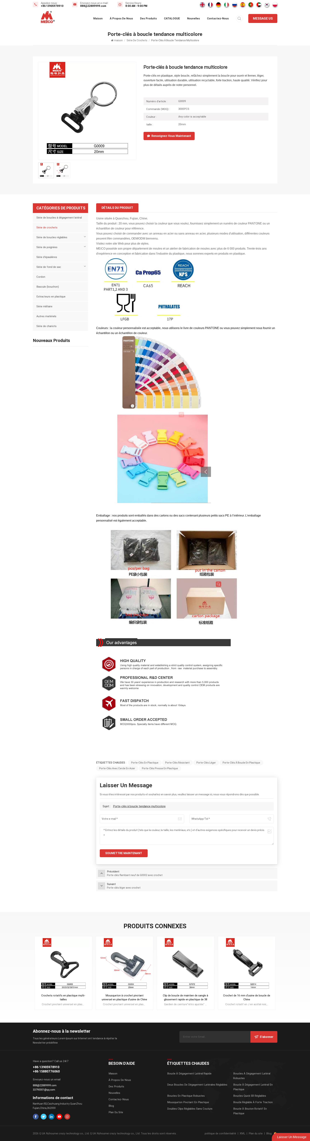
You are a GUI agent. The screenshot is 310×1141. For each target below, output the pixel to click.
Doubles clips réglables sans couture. (190, 1108)
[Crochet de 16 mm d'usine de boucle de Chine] (247, 965)
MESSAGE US (263, 18)
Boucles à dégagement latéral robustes (251, 1076)
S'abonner (266, 1037)
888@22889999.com (93, 6)
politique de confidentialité (220, 1133)
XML (242, 1133)
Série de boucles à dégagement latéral (59, 217)
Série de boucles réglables (51, 237)
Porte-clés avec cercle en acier (117, 768)
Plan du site (116, 1112)
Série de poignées (46, 247)
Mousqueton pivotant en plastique (188, 1102)
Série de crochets (137, 40)
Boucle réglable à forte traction (253, 1102)
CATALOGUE (172, 18)
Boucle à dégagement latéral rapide (189, 1073)
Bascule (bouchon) (47, 286)
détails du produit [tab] (117, 208)
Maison (113, 1073)
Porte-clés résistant (177, 762)
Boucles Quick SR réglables (249, 1095)
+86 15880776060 (46, 1071)
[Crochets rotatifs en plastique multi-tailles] (63, 965)
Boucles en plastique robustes (186, 1095)
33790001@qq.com (44, 1089)
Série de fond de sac (48, 267)
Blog (111, 1105)
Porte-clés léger (206, 762)
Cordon (40, 276)
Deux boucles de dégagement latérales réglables (197, 1084)
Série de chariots (46, 326)
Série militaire (44, 306)
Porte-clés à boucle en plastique (241, 762)
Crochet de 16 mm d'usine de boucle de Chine (246, 997)
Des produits (148, 18)
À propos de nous (121, 18)
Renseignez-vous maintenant (171, 136)
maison (98, 18)
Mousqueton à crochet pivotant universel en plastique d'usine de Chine (124, 997)
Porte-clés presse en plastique (160, 768)
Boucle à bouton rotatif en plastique (250, 1111)
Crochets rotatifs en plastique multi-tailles (63, 997)
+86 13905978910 (52, 6)
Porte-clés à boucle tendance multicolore (139, 806)
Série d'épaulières (46, 257)
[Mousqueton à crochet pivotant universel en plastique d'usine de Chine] (124, 965)
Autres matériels (46, 316)
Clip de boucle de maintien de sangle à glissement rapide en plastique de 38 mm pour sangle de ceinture (185, 997)
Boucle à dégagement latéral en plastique (253, 1087)
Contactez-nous (218, 18)
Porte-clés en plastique (144, 762)
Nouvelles (193, 18)
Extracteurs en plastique (50, 296)
